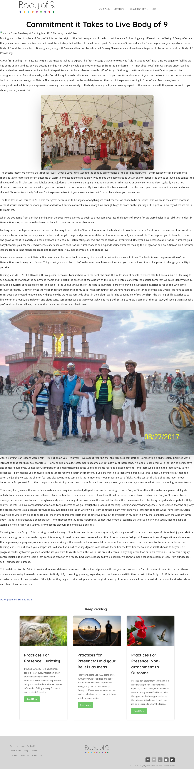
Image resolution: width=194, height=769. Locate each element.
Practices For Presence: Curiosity (43, 668)
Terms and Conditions (135, 766)
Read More (32, 699)
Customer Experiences (19, 755)
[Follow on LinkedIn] (172, 759)
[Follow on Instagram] (154, 759)
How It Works (104, 9)
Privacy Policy (143, 766)
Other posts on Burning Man (16, 599)
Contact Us (37, 755)
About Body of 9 (138, 9)
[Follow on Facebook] (148, 759)
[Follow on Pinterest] (160, 759)
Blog (154, 9)
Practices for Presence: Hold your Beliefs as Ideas (97, 668)
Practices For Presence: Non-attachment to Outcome (150, 668)
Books (34, 751)
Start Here (119, 9)
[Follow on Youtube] (166, 759)
